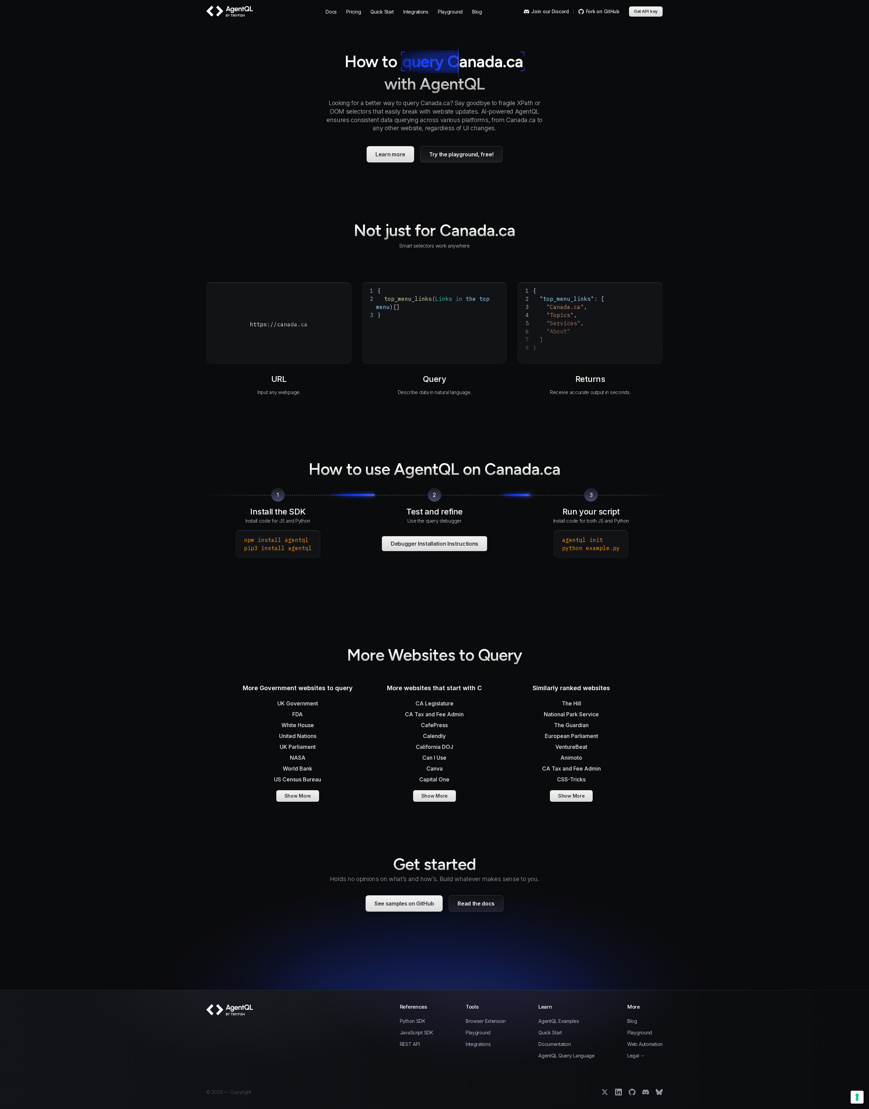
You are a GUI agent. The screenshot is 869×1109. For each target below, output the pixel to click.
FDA (297, 714)
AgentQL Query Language (566, 1055)
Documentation (554, 1044)
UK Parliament (298, 746)
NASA (298, 757)
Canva (434, 768)
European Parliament (571, 736)
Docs (331, 12)
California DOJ (434, 746)
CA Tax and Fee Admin (434, 714)
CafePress (434, 725)
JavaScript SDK (416, 1032)
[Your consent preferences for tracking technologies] (857, 1097)
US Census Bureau (297, 779)
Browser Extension (486, 1021)
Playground (450, 12)
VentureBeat (571, 746)
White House (297, 725)
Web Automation (645, 1044)
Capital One (434, 779)
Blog (477, 12)
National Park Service (571, 714)
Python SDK (412, 1021)
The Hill (571, 703)
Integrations (415, 12)
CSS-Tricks (571, 779)
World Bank (297, 768)
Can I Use (434, 757)
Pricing (353, 12)
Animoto (571, 757)
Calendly (434, 736)
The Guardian (571, 725)
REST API (410, 1044)
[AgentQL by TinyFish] (230, 11)
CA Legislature (434, 703)
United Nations (297, 736)
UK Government (297, 703)
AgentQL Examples (558, 1021)
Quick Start (382, 12)
